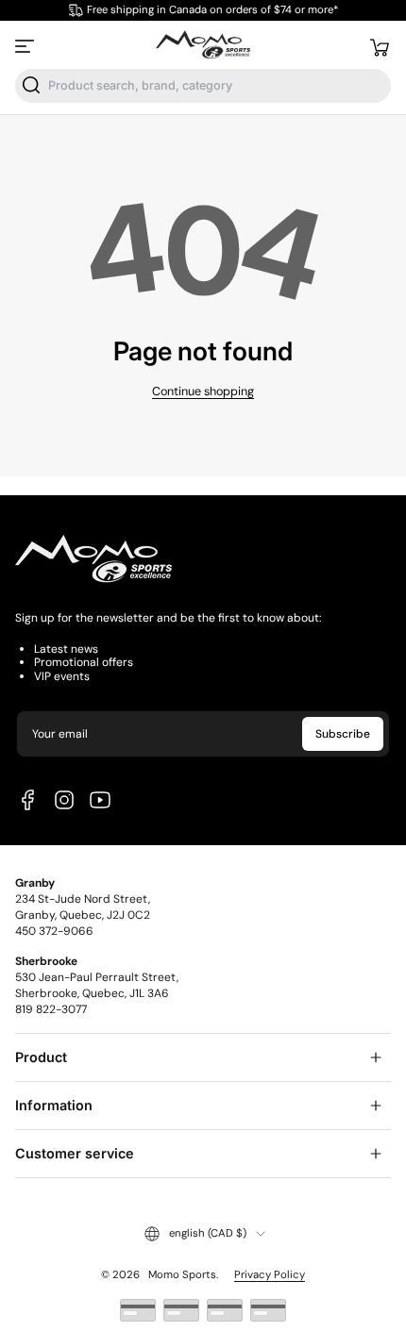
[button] (379, 46)
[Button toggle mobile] (26, 46)
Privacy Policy (269, 1275)
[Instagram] (64, 800)
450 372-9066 (54, 931)
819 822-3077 (51, 1009)
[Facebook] (28, 800)
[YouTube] (100, 800)
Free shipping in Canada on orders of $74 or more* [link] (212, 10)
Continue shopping (203, 391)
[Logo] (202, 45)
